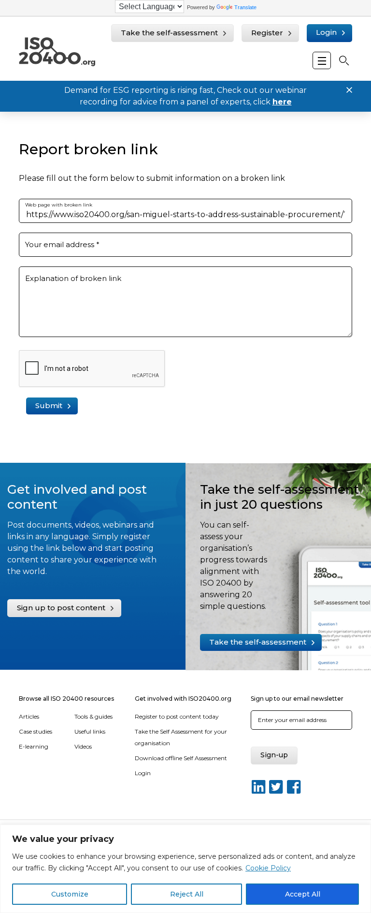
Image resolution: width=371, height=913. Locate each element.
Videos (83, 746)
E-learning (33, 746)
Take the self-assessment (169, 32)
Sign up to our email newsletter (297, 698)
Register (267, 32)
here (282, 101)
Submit (48, 405)
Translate (245, 7)
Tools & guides (93, 716)
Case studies (35, 731)
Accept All (302, 894)
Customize (69, 894)
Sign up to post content (61, 607)
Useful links (89, 731)
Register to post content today (177, 716)
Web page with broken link (58, 205)
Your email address (62, 244)
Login (326, 32)
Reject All (186, 894)
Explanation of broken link (73, 278)
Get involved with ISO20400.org (183, 698)
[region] (185, 869)
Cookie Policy (268, 868)
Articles (29, 716)
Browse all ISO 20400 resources (66, 698)
